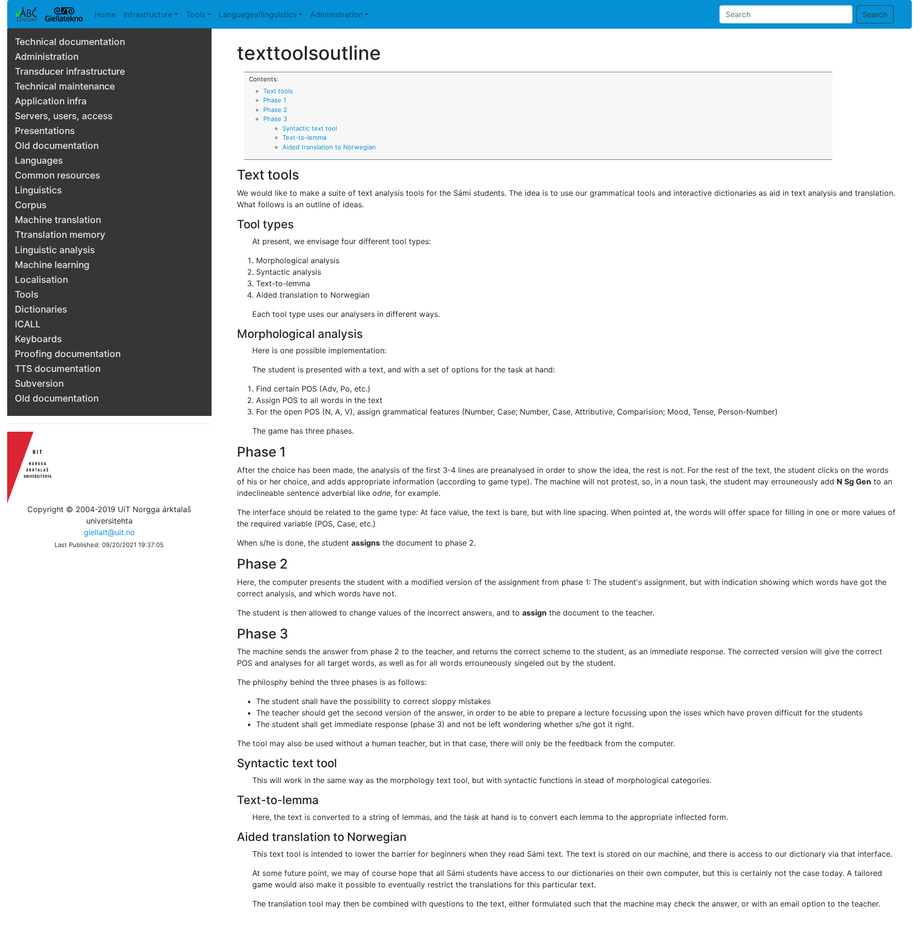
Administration (336, 14)
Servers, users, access (63, 116)
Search (875, 14)
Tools (195, 14)
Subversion (39, 383)
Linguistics (38, 190)
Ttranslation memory (60, 234)
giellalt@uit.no (109, 532)
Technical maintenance (65, 86)
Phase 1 (274, 100)
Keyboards (38, 339)
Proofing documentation (68, 353)
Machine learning (52, 264)
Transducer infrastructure (70, 71)
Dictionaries (41, 309)
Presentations (45, 130)
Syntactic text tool (309, 128)
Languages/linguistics (258, 14)
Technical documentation (70, 41)
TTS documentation (58, 368)
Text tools (278, 91)
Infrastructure (147, 14)
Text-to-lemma (304, 137)
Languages (39, 160)
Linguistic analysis (55, 250)
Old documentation (57, 145)
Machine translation (58, 219)
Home (105, 14)
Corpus (30, 205)
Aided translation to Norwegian (329, 147)
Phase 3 (275, 119)
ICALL (28, 324)
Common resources (57, 175)
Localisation (41, 279)
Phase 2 (275, 109)
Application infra (51, 101)
